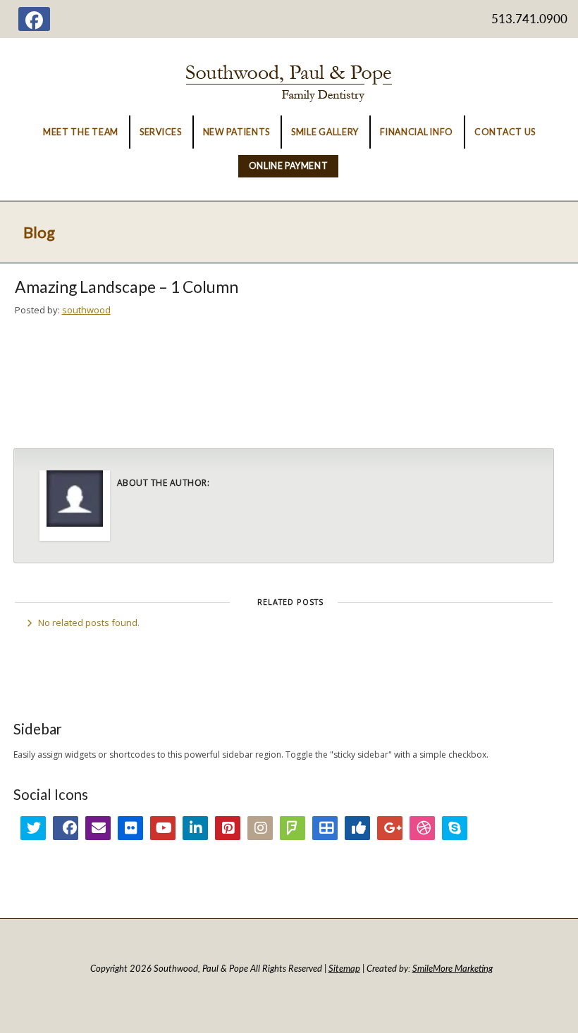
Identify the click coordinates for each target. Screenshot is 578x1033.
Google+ (389, 828)
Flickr (130, 828)
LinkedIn (195, 828)
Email (98, 828)
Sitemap (344, 968)
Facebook (65, 828)
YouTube (163, 828)
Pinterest (227, 828)
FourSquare (292, 828)
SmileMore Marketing (452, 968)
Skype (454, 828)
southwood (86, 309)
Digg (357, 828)
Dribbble (422, 828)
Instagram (260, 828)
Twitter (33, 828)
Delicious (325, 828)
